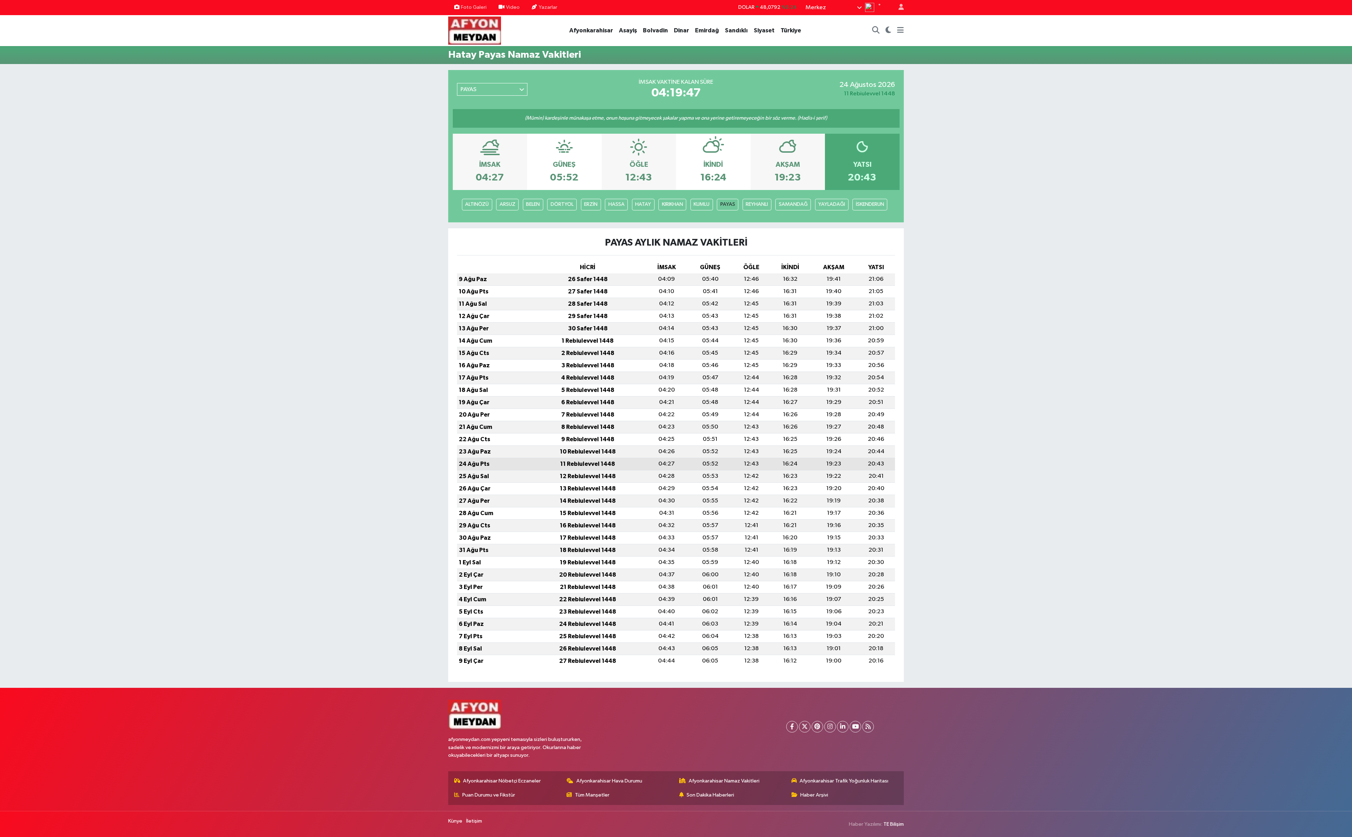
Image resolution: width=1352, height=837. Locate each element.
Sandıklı (736, 30)
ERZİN (590, 204)
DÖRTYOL (562, 204)
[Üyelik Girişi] (898, 7)
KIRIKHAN (672, 204)
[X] (804, 727)
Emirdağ (707, 30)
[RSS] (868, 727)
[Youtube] (855, 727)
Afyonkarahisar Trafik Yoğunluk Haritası (844, 781)
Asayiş (628, 30)
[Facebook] (792, 727)
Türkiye (791, 30)
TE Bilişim (893, 824)
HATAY (643, 204)
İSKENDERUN (870, 204)
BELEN (533, 204)
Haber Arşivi (814, 795)
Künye (455, 821)
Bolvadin (655, 30)
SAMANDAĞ (793, 204)
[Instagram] (830, 727)
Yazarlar (548, 7)
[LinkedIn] (843, 727)
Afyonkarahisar (591, 30)
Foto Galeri (474, 7)
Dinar (681, 30)
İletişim (474, 821)
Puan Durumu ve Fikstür (488, 795)
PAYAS (727, 204)
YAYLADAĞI (831, 204)
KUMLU (701, 204)
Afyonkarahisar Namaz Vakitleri (724, 781)
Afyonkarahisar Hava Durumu (609, 781)
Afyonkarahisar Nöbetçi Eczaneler (502, 781)
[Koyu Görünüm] (888, 30)
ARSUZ (507, 204)
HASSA (616, 204)
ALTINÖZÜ (477, 204)
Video (513, 7)
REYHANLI (757, 204)
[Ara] (876, 30)
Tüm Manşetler (592, 795)
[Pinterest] (817, 727)
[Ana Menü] (900, 30)
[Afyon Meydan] (474, 30)
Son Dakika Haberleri (710, 795)
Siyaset (764, 30)
